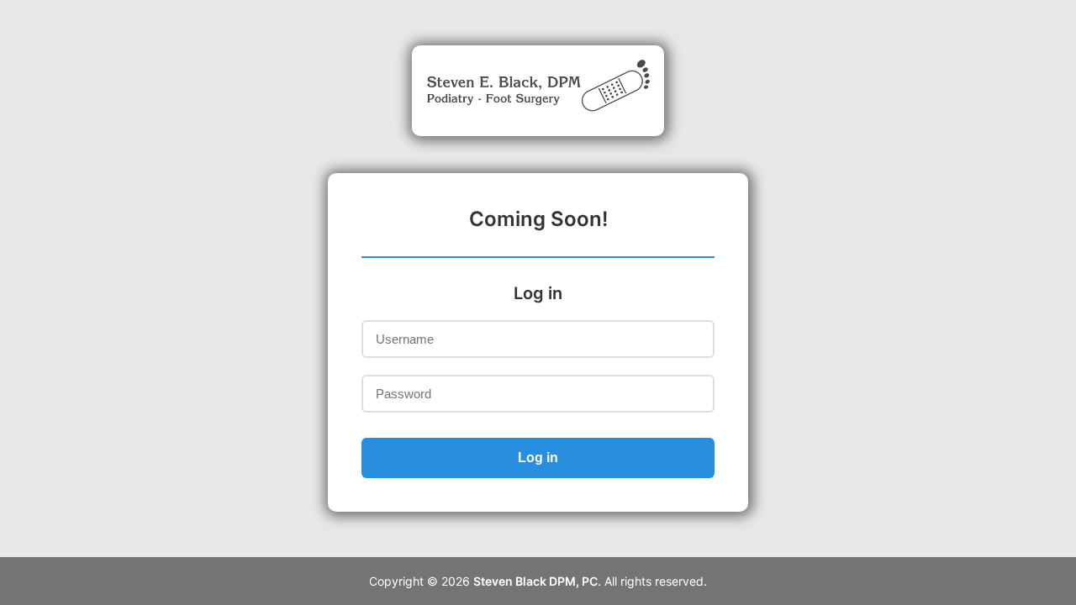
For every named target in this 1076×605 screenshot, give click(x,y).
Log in (538, 457)
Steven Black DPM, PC (535, 581)
